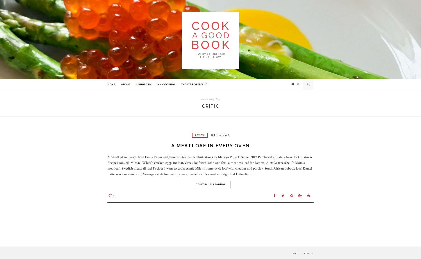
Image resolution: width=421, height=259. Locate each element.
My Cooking (166, 84)
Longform (144, 84)
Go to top (302, 253)
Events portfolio (194, 84)
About (126, 84)
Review (200, 135)
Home (111, 84)
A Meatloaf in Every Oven (210, 145)
